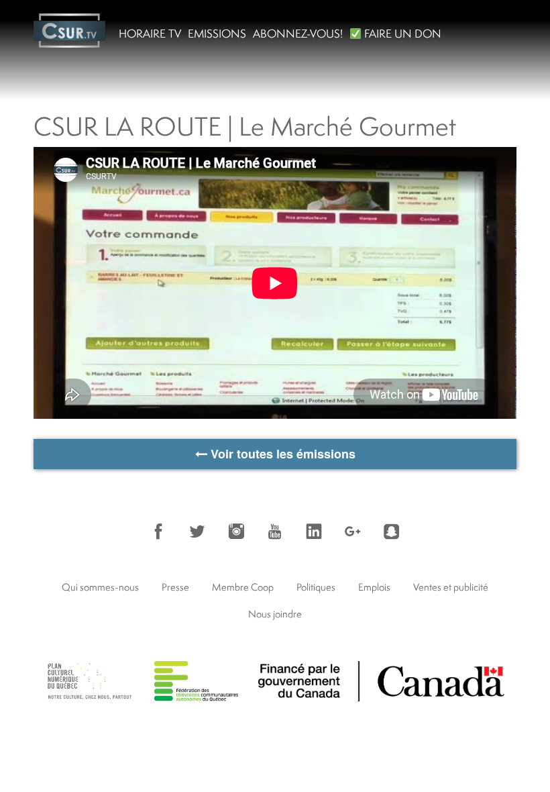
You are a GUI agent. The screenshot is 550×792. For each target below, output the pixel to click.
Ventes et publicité (450, 587)
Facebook (158, 531)
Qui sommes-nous (100, 587)
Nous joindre (275, 614)
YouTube (275, 531)
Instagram (236, 531)
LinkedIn (314, 531)
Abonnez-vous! (298, 33)
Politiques (315, 587)
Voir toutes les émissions (281, 453)
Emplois (374, 587)
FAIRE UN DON (401, 33)
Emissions (217, 33)
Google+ (353, 531)
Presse (175, 587)
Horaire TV (150, 33)
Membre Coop (243, 587)
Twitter (197, 531)
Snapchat (392, 531)
